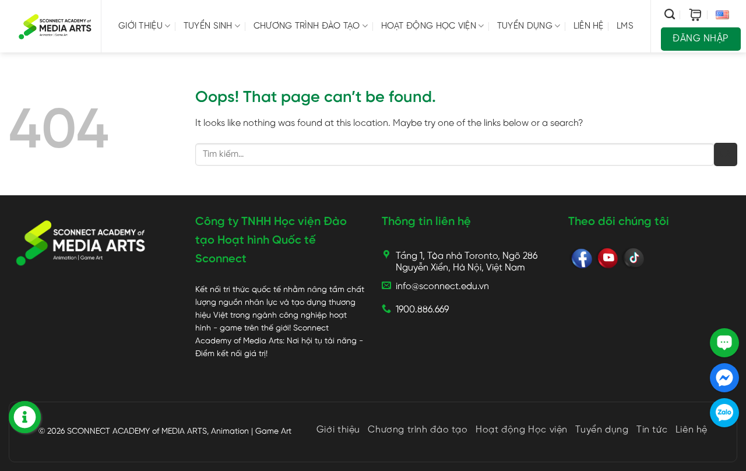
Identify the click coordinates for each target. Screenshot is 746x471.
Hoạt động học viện (428, 26)
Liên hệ (588, 26)
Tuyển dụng (525, 26)
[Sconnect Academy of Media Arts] (55, 26)
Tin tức (651, 430)
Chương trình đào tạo (307, 26)
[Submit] (725, 154)
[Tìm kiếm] (669, 14)
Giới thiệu (140, 26)
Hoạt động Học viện (522, 430)
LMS (625, 26)
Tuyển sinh (208, 26)
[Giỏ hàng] (695, 14)
